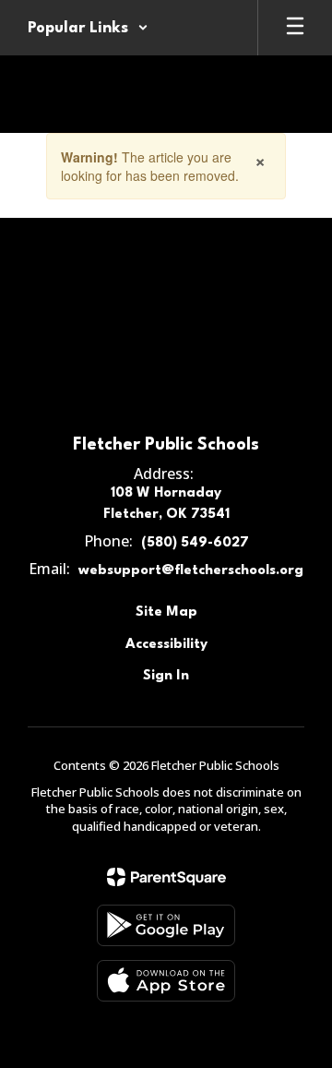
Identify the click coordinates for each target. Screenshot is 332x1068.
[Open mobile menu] (295, 27)
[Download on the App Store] (166, 981)
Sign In (166, 676)
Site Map (166, 612)
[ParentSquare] (166, 877)
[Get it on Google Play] (166, 925)
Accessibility (166, 645)
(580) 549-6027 (195, 543)
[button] (88, 27)
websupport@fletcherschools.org (190, 571)
